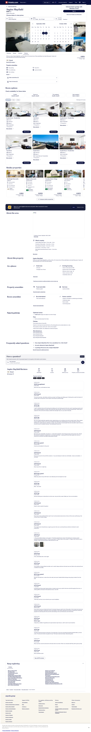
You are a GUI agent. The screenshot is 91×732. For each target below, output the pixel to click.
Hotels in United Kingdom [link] (11, 708)
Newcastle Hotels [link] (25, 689)
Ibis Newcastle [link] (11, 671)
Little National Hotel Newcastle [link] (52, 676)
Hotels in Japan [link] (9, 719)
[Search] (82, 362)
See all (7, 74)
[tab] (10, 667)
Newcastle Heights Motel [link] (51, 673)
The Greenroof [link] (11, 682)
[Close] (88, 727)
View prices (27, 131)
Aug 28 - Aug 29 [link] (15, 95)
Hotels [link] (7, 689)
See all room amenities (38, 305)
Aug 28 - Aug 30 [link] (55, 95)
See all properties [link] (12, 6)
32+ (82, 49)
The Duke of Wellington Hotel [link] (14, 683)
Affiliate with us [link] (42, 703)
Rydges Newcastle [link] (49, 671)
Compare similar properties (46, 199)
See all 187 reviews (10, 62)
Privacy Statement (6, 730)
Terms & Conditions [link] (59, 702)
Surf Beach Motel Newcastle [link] (14, 676)
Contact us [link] (24, 706)
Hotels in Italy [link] (8, 713)
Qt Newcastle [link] (11, 674)
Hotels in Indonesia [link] (9, 717)
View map (36, 236)
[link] (74, 19)
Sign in (83, 2)
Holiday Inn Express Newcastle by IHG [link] (53, 683)
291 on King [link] (47, 675)
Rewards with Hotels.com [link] (77, 708)
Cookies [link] (56, 706)
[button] (35, 30)
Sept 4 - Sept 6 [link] (76, 95)
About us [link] (73, 702)
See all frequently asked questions (41, 349)
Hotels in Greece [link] (9, 721)
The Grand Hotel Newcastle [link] (14, 680)
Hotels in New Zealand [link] (10, 706)
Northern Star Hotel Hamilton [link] (52, 682)
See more (35, 254)
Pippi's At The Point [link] (12, 679)
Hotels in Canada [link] (9, 710)
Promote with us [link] (42, 710)
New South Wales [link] (17, 689)
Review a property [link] (25, 708)
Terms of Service (15, 730)
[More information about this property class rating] (10, 11)
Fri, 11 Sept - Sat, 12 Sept (39, 19)
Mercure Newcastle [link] (12, 670)
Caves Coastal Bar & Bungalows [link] (15, 677)
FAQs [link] (23, 704)
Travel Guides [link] (74, 706)
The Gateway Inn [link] (49, 679)
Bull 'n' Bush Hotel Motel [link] (13, 685)
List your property (63, 2)
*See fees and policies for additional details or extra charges (44, 281)
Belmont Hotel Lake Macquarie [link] (52, 674)
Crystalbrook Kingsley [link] (13, 673)
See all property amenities (39, 291)
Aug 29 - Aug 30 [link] (35, 95)
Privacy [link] (56, 704)
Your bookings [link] (25, 702)
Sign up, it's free (80, 207)
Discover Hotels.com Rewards (74, 14)
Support (71, 2)
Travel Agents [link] (41, 712)
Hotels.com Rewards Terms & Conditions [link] (60, 713)
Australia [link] (11, 689)
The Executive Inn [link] (49, 680)
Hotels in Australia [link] (9, 702)
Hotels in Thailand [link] (9, 715)
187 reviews (9, 374)
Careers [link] (73, 704)
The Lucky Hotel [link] (11, 681)
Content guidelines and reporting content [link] (61, 709)
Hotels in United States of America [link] (12, 704)
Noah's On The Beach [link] (50, 670)
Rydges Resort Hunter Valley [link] (14, 675)
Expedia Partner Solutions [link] (44, 707)
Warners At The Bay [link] (49, 681)
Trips (76, 2)
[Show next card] (85, 183)
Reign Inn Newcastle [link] (50, 677)
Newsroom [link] (41, 705)
